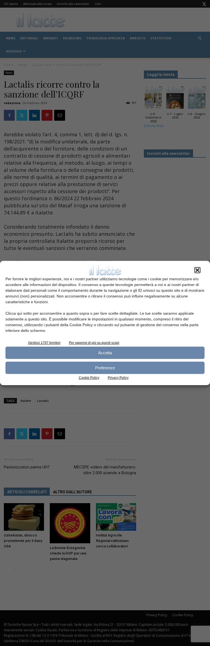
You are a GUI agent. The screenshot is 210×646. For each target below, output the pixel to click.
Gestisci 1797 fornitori (44, 343)
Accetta (105, 352)
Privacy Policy (118, 378)
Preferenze (105, 367)
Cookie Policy (89, 378)
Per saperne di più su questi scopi (94, 343)
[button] (197, 270)
